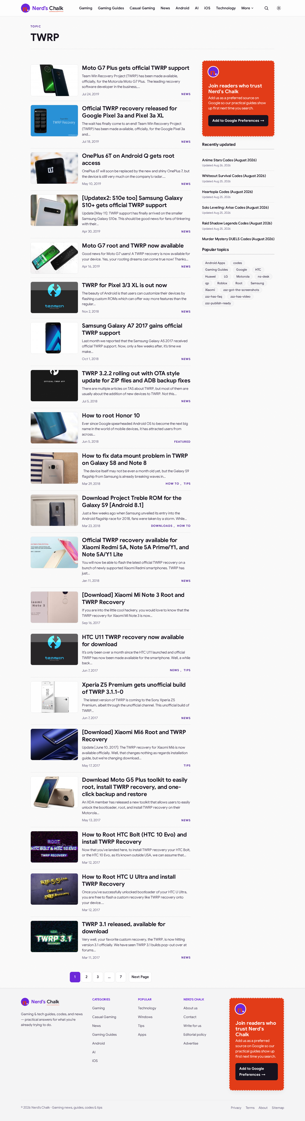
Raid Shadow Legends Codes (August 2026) (237, 223)
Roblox (222, 283)
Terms (250, 1108)
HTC (258, 270)
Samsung (257, 283)
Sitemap (278, 1108)
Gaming (85, 8)
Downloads (162, 526)
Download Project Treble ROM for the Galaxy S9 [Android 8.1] (131, 501)
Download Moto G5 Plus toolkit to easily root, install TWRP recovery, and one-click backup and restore (135, 787)
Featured (182, 441)
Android (182, 8)
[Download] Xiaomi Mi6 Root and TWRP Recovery (134, 736)
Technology (226, 8)
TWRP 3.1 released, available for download (123, 928)
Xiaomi (210, 290)
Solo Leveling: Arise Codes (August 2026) (235, 207)
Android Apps (215, 263)
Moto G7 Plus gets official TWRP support (135, 67)
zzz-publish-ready (218, 303)
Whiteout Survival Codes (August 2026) (234, 176)
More (245, 8)
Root (238, 283)
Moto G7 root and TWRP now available (132, 245)
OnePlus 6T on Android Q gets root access (128, 159)
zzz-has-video (240, 296)
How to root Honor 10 (111, 415)
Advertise (190, 1043)
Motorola (242, 276)
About (263, 1108)
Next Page (140, 977)
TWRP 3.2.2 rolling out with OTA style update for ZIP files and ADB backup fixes (136, 377)
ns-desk (263, 276)
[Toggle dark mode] (279, 8)
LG (226, 276)
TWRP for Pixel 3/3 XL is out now (124, 285)
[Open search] (266, 8)
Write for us (192, 1026)
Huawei (210, 276)
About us (190, 1008)
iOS (207, 8)
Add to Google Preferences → (238, 120)
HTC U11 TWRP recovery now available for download (133, 641)
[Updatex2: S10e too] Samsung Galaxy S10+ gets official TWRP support (132, 201)
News (165, 8)
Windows (145, 1017)
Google (241, 270)
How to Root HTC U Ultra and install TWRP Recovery (128, 880)
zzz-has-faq (213, 296)
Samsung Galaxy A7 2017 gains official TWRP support (132, 329)
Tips (187, 483)
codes (237, 263)
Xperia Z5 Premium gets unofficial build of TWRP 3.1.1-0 (134, 688)
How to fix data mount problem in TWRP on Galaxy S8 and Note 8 (135, 459)
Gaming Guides (111, 8)
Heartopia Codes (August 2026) (227, 192)
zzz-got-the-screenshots (241, 290)
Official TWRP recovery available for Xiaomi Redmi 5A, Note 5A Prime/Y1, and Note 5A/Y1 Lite (135, 547)
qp (207, 283)
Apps (142, 1034)
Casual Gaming (142, 8)
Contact (189, 1017)
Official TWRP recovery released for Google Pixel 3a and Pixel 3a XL (129, 112)
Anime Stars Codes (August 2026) (229, 160)
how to (172, 483)
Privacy (236, 1108)
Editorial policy (194, 1034)
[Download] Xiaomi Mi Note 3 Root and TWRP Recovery (133, 598)
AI (196, 8)
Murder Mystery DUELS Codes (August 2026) (238, 239)
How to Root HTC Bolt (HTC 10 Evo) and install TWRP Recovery (134, 838)
